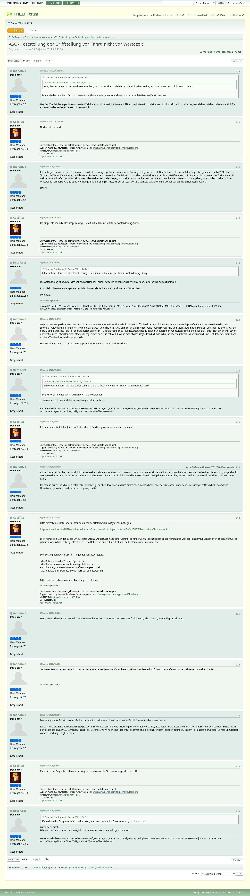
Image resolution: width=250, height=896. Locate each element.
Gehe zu (196, 873)
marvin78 (19, 71)
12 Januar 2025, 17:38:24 (50, 664)
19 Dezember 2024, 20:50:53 (52, 121)
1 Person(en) (45, 300)
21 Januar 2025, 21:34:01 (50, 810)
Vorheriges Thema (210, 51)
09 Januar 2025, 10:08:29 (50, 217)
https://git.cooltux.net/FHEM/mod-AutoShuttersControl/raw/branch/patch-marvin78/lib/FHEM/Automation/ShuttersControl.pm (107, 529)
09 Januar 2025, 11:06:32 (50, 421)
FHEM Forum (26, 14)
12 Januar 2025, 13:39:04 (50, 613)
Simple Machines (28, 893)
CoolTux (18, 122)
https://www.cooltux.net (51, 156)
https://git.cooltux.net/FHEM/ (66, 150)
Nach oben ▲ (239, 892)
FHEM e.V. (237, 15)
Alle (48, 60)
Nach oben (13, 859)
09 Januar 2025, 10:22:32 (50, 370)
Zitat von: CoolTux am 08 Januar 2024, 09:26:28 (67, 77)
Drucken (236, 61)
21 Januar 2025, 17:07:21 (50, 765)
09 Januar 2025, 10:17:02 (50, 319)
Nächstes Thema (231, 51)
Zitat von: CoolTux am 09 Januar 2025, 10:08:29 (67, 269)
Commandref (197, 15)
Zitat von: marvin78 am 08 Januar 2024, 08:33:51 (70, 82)
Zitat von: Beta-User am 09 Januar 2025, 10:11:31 (67, 376)
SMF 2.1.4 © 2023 (12, 893)
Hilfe (195, 892)
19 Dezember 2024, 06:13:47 (52, 70)
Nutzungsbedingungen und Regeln (215, 892)
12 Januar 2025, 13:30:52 (50, 517)
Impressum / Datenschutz (152, 15)
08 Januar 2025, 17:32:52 (50, 166)
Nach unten (14, 61)
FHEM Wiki (218, 15)
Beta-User (19, 262)
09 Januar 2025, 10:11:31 (50, 262)
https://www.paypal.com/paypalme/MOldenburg (115, 147)
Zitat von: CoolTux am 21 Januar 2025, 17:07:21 (67, 817)
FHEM (180, 15)
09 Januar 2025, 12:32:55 (50, 466)
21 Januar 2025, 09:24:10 (50, 714)
